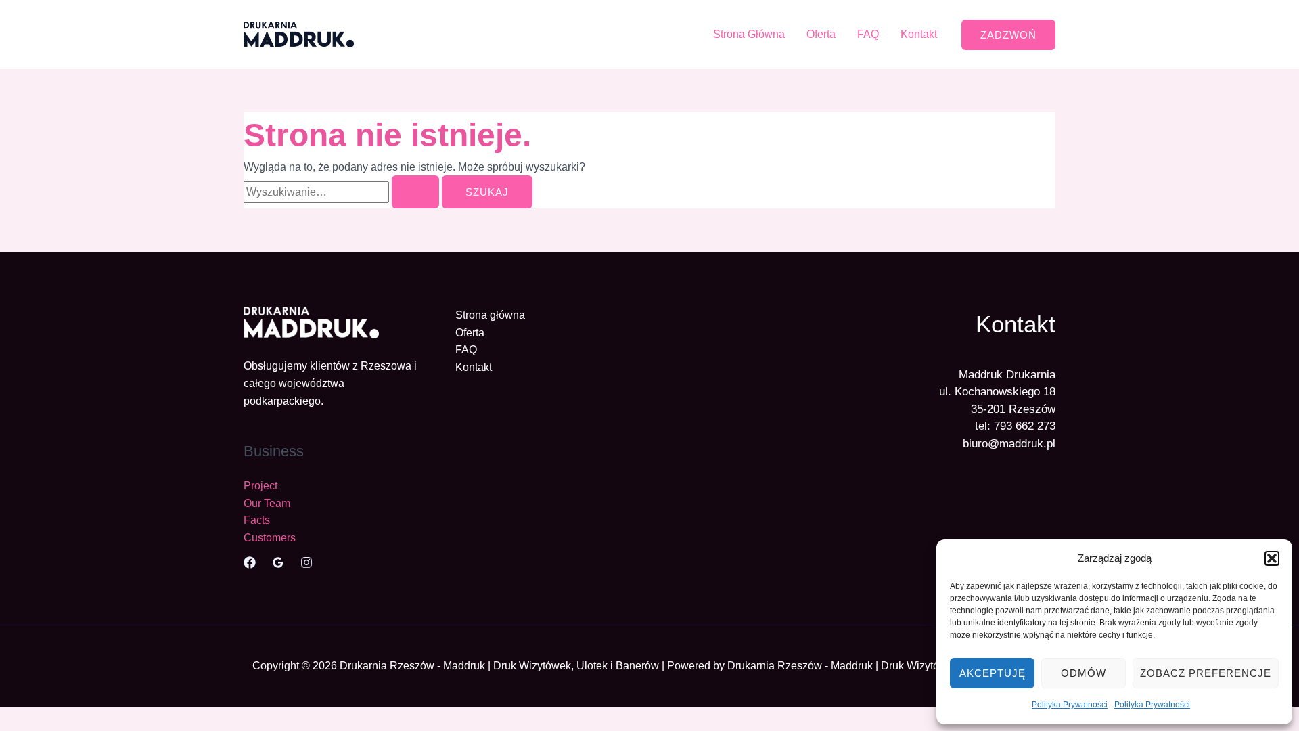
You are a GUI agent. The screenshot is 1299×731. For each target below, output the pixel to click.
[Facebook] (250, 562)
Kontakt (919, 34)
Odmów (1083, 673)
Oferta (821, 34)
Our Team (267, 503)
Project (260, 485)
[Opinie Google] (278, 562)
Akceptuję (992, 673)
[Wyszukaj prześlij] (415, 191)
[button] (1272, 558)
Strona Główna (749, 34)
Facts (257, 520)
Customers (270, 538)
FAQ (868, 34)
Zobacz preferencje (1205, 673)
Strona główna (490, 315)
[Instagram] (306, 562)
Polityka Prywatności (1070, 704)
